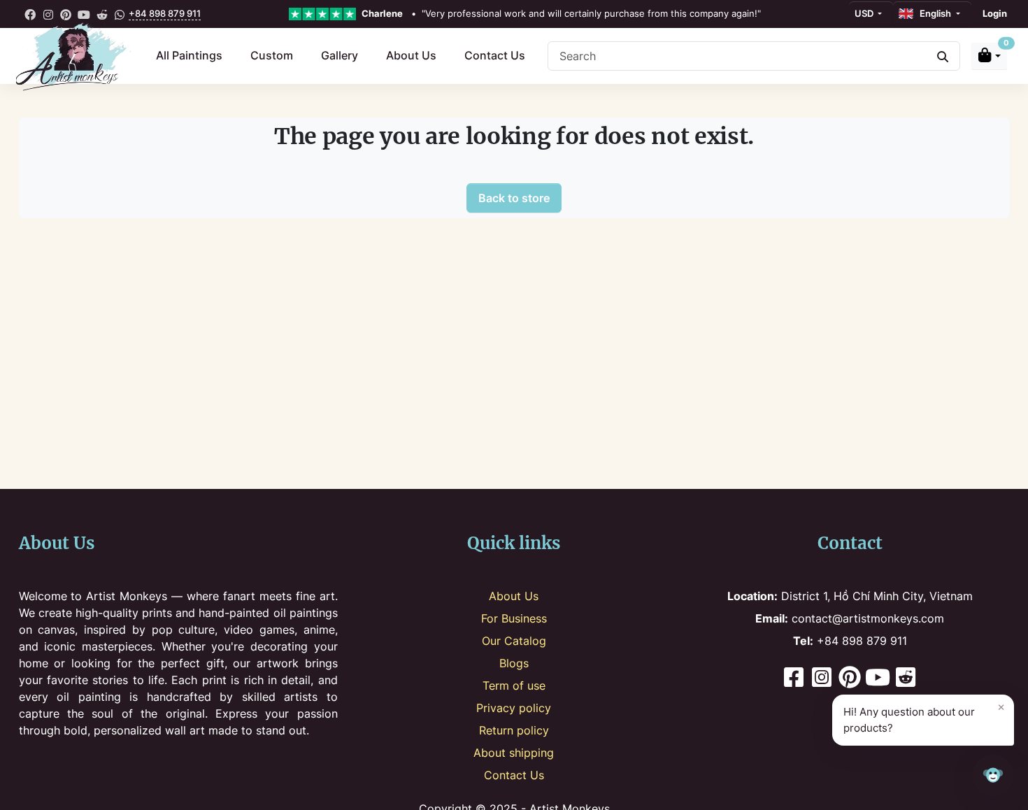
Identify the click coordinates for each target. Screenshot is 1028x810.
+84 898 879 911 (165, 13)
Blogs (514, 663)
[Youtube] (877, 679)
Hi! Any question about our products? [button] (924, 716)
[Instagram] (822, 679)
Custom (271, 55)
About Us (411, 55)
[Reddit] (905, 679)
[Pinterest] (849, 679)
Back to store (514, 198)
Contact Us (494, 55)
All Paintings (189, 55)
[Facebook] (794, 679)
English (933, 13)
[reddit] (102, 14)
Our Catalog (514, 641)
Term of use (514, 685)
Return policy (514, 730)
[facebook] (31, 14)
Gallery (339, 55)
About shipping (513, 753)
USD (865, 13)
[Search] (942, 56)
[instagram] (48, 14)
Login (995, 13)
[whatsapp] (119, 14)
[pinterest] (66, 14)
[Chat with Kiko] (993, 775)
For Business (514, 618)
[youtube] (84, 14)
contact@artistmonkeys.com (849, 618)
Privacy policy (513, 708)
